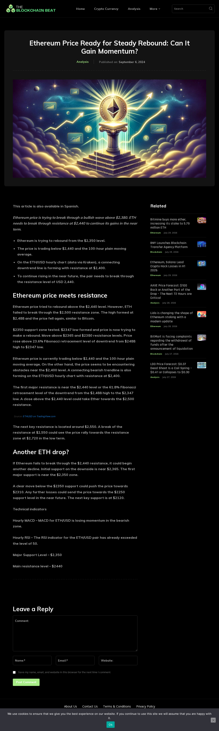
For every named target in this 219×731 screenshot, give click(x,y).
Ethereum (155, 232)
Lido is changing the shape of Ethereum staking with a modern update (171, 317)
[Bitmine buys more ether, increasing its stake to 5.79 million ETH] (201, 220)
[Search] (211, 8)
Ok (110, 724)
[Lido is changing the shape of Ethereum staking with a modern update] (201, 314)
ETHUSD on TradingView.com (39, 416)
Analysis (83, 61)
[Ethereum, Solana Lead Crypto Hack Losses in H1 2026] (201, 263)
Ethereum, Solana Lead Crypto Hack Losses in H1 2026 (167, 266)
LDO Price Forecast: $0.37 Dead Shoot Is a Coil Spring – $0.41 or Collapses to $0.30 (171, 368)
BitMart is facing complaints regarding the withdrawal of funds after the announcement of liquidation (171, 342)
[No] (213, 720)
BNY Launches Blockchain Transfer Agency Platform (169, 245)
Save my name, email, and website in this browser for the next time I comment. (64, 672)
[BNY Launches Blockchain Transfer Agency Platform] (201, 244)
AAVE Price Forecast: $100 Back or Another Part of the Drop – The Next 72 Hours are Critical (171, 291)
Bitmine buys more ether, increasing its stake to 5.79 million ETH (169, 223)
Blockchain (156, 252)
